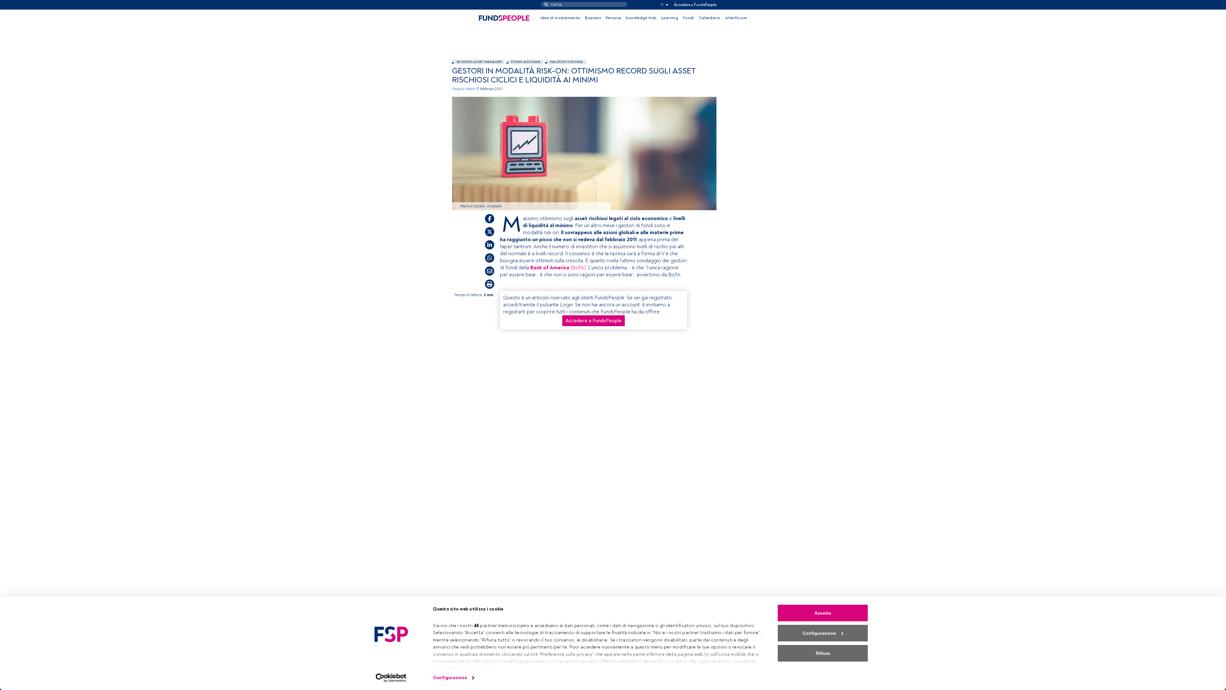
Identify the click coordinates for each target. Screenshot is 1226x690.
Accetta (822, 613)
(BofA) (567, 267)
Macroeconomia (566, 62)
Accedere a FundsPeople (695, 4)
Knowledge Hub (641, 17)
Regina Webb (463, 89)
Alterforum (736, 17)
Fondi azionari (525, 62)
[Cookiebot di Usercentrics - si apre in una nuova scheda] (391, 677)
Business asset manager (479, 62)
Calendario (710, 17)
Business (593, 17)
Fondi (688, 17)
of (546, 267)
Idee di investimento (560, 17)
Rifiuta (823, 653)
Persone (613, 17)
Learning (669, 17)
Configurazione (449, 677)
